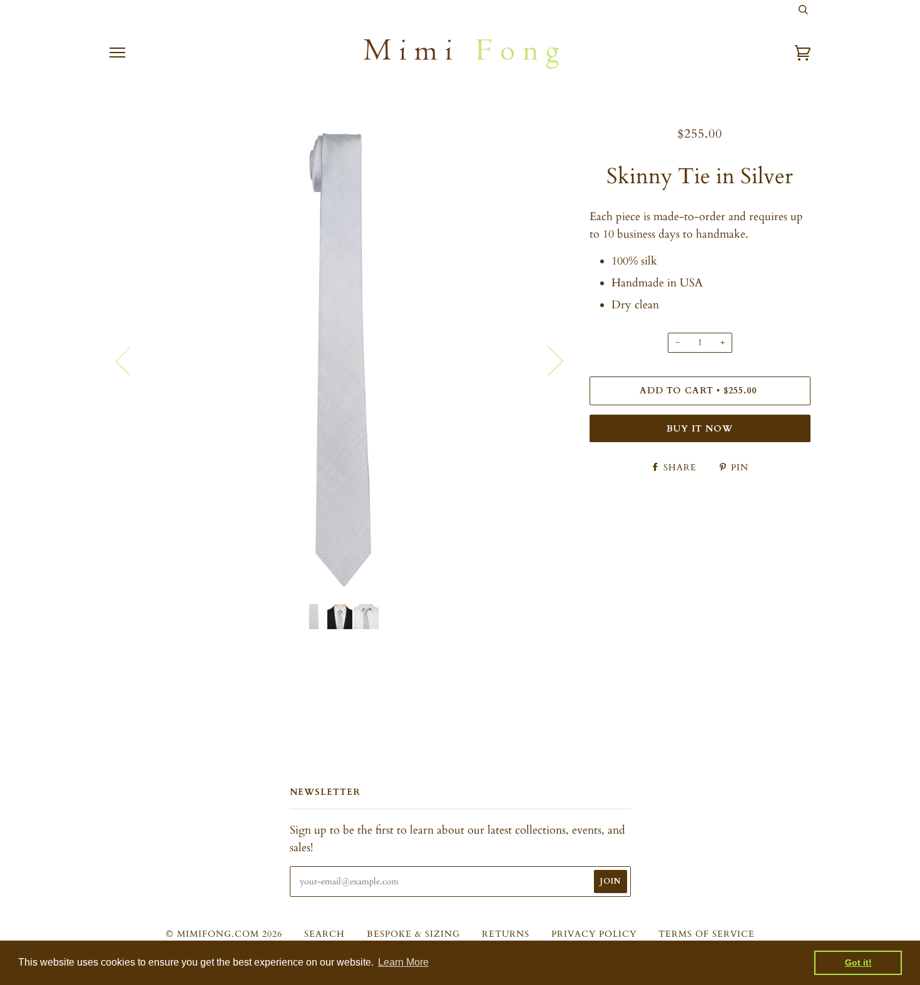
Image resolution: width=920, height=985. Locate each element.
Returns (505, 934)
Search (324, 934)
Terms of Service (706, 934)
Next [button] (548, 360)
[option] (340, 360)
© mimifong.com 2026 (224, 934)
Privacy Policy (593, 934)
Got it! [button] (858, 962)
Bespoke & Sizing (413, 934)
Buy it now (700, 429)
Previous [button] (131, 360)
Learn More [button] (403, 962)
